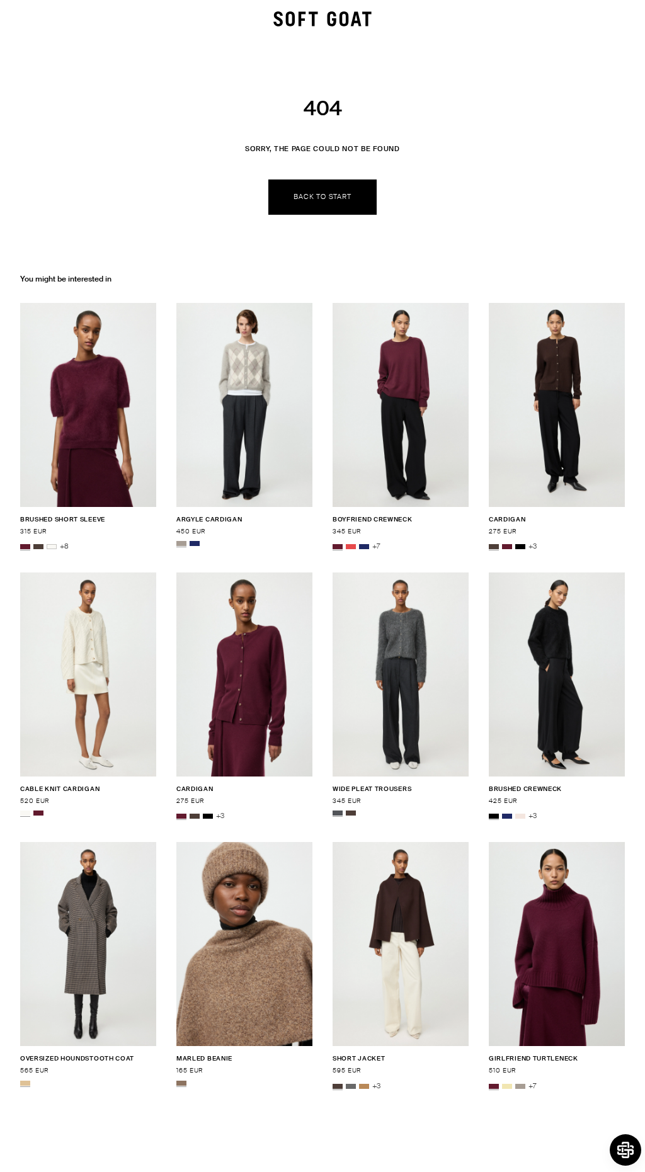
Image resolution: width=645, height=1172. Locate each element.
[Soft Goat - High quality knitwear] (322, 18)
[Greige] (181, 543)
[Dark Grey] (351, 1086)
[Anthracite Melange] (338, 813)
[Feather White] (52, 546)
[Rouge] (351, 546)
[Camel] (364, 1086)
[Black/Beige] (25, 1083)
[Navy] (195, 543)
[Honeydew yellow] (507, 1086)
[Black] (520, 546)
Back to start (322, 196)
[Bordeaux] (25, 546)
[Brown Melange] (181, 1083)
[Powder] (520, 816)
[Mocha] (38, 546)
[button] (625, 1150)
